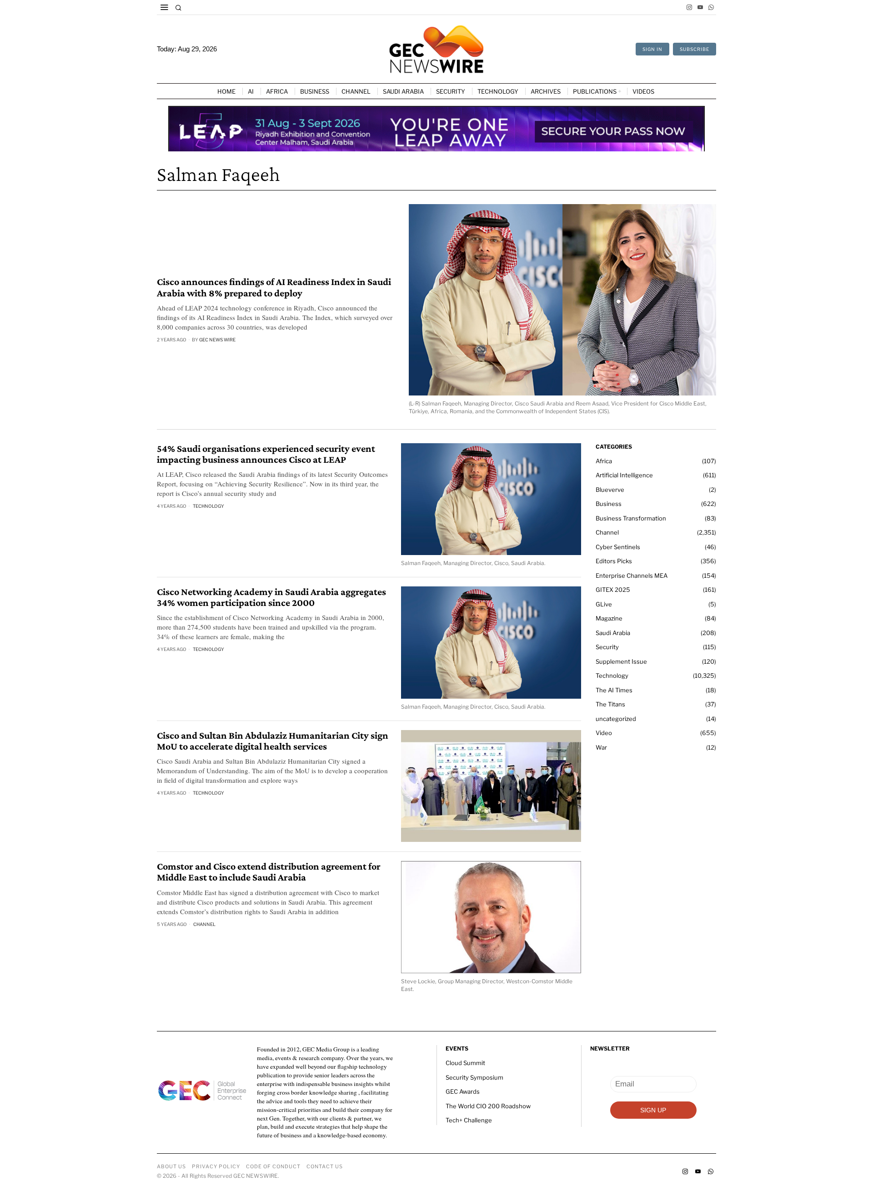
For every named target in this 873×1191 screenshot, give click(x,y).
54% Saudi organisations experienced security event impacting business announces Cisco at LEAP (266, 454)
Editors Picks (614, 561)
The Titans (610, 704)
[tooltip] (689, 7)
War (601, 747)
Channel (204, 924)
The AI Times (614, 690)
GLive (604, 604)
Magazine (609, 618)
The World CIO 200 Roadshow (488, 1106)
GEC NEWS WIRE (217, 339)
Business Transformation (631, 518)
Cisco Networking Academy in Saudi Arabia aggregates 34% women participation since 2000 (271, 597)
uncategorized (616, 718)
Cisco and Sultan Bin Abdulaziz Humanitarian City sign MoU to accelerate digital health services (272, 741)
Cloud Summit (465, 1062)
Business (609, 503)
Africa (604, 461)
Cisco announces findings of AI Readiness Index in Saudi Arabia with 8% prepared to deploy (274, 287)
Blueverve (610, 489)
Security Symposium (474, 1077)
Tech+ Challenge (469, 1120)
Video (604, 732)
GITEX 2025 (613, 589)
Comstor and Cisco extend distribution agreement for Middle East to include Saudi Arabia (269, 872)
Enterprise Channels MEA (631, 575)
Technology (208, 506)
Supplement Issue (621, 661)
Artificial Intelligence (624, 475)
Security (607, 647)
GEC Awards (463, 1091)
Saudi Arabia (613, 632)
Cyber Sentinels (618, 546)
